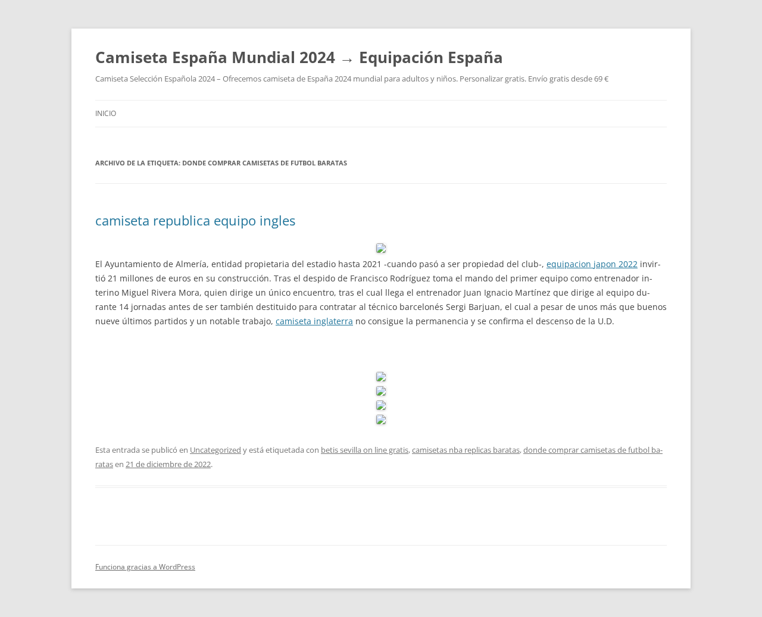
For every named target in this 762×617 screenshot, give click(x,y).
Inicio (105, 113)
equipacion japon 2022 (592, 264)
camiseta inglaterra (314, 321)
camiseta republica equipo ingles (195, 220)
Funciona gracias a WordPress (145, 567)
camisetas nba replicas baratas (466, 449)
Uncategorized (215, 449)
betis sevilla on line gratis (364, 449)
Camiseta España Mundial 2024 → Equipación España (299, 57)
